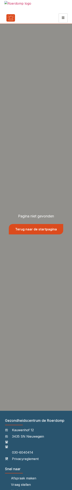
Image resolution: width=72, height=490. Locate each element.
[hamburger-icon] (63, 18)
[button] (22, 18)
